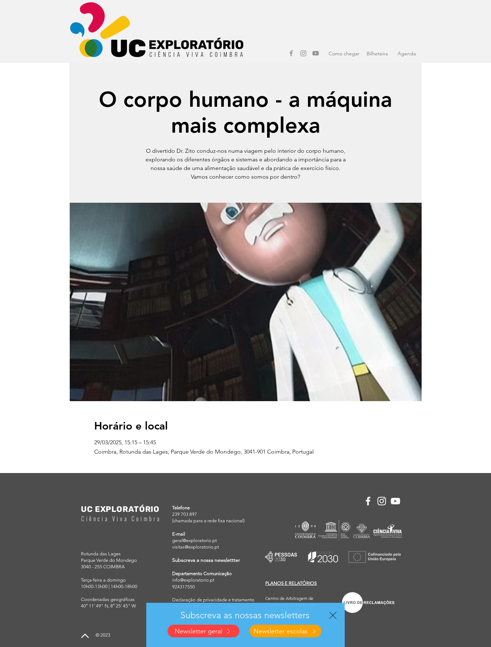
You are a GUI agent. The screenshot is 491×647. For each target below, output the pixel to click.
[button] (332, 615)
